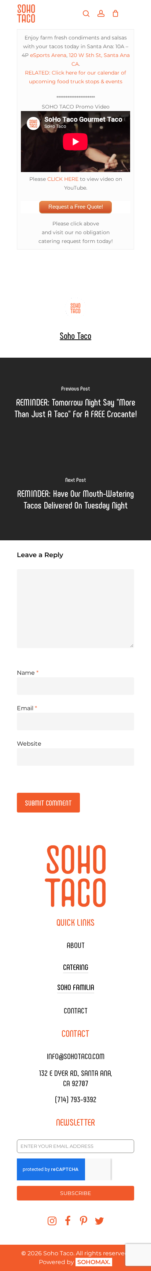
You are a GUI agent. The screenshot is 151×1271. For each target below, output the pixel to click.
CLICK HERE (62, 179)
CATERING (75, 966)
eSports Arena (48, 55)
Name (27, 672)
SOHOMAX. (93, 1262)
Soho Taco (75, 335)
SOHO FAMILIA (75, 987)
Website (29, 743)
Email (27, 708)
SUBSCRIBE (75, 1193)
